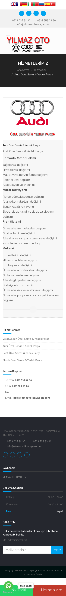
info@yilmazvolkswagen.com (34, 24)
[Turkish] (53, 4)
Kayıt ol (57, 549)
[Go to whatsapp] (8, 585)
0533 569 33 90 (46, 20)
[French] (19, 4)
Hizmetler (40, 70)
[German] (24, 4)
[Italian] (30, 4)
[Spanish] (47, 4)
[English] (13, 4)
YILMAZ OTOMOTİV (14, 477)
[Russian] (41, 4)
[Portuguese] (36, 4)
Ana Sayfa (23, 70)
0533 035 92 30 (21, 20)
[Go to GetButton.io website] (8, 592)
